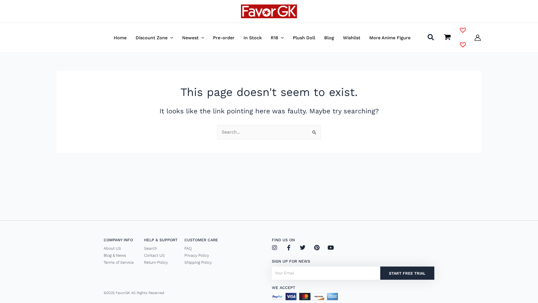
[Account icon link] (477, 37)
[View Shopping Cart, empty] (447, 37)
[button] (170, 37)
